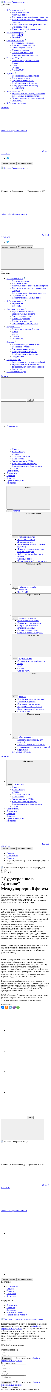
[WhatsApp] (18, 1007)
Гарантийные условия (17, 1315)
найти (30, 400)
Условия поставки (15, 1312)
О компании (12, 1286)
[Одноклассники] (6, 1007)
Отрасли (5, 108)
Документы (12, 1305)
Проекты (11, 1307)
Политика (11, 1293)
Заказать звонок (9, 163)
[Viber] (14, 1007)
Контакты (11, 1310)
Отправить (6, 1358)
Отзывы (10, 1289)
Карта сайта (12, 1296)
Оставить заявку (25, 163)
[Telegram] (10, 1007)
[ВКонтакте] (2, 1007)
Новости (11, 1291)
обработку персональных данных (21, 1327)
